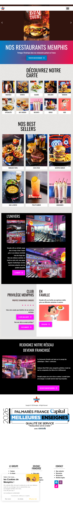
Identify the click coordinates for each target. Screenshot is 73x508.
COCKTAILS (8, 95)
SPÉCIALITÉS (8, 112)
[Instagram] (60, 482)
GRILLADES (50, 95)
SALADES (36, 95)
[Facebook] (56, 482)
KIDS (64, 112)
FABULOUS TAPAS (13, 168)
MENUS (51, 112)
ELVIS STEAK (36, 168)
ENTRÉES (22, 95)
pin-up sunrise (36, 205)
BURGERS (64, 95)
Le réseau (12, 473)
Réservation (59, 473)
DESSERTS (36, 112)
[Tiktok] (56, 486)
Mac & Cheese (13, 205)
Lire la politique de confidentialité (12, 493)
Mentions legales (60, 477)
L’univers (12, 471)
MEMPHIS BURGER (60, 168)
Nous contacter (60, 471)
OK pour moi (33, 499)
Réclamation (59, 475)
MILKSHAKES (60, 205)
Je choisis (20, 499)
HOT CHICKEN (22, 112)
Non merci (8, 499)
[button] (67, 8)
